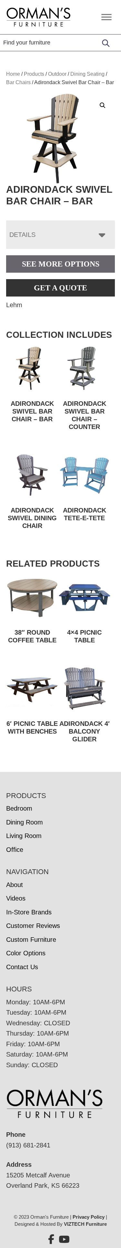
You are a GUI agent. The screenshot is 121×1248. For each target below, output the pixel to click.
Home (13, 74)
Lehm (14, 304)
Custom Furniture (31, 939)
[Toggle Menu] (106, 17)
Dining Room (24, 822)
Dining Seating (87, 74)
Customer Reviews (33, 925)
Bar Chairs (18, 82)
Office (14, 849)
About (14, 884)
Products (34, 74)
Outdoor (57, 74)
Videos (15, 898)
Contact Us (22, 966)
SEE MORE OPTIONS (60, 264)
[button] (102, 105)
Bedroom (19, 808)
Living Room (24, 835)
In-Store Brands (29, 912)
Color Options (25, 953)
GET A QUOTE (60, 288)
